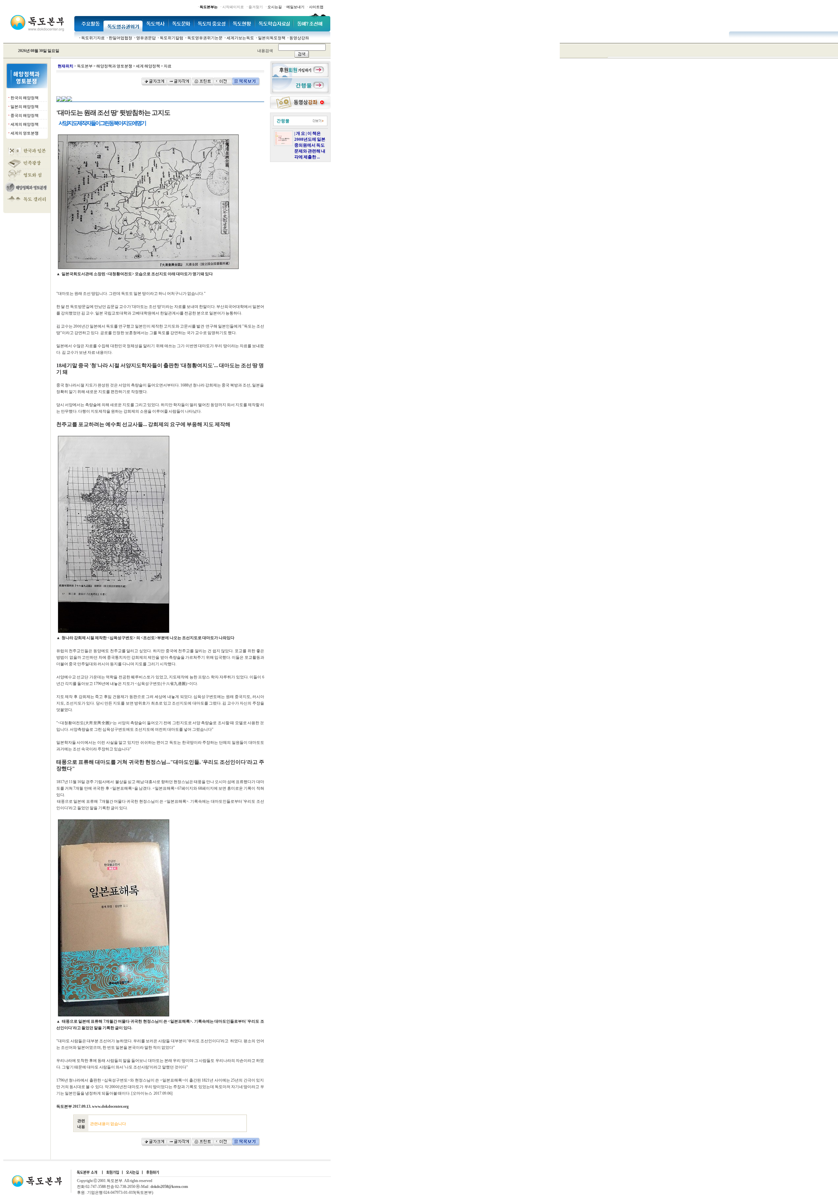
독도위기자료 (93, 38)
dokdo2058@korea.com (169, 1186)
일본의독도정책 (271, 38)
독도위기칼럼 (171, 38)
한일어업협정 (120, 38)
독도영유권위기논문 (205, 38)
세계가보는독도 (240, 38)
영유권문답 (146, 38)
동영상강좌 (299, 38)
